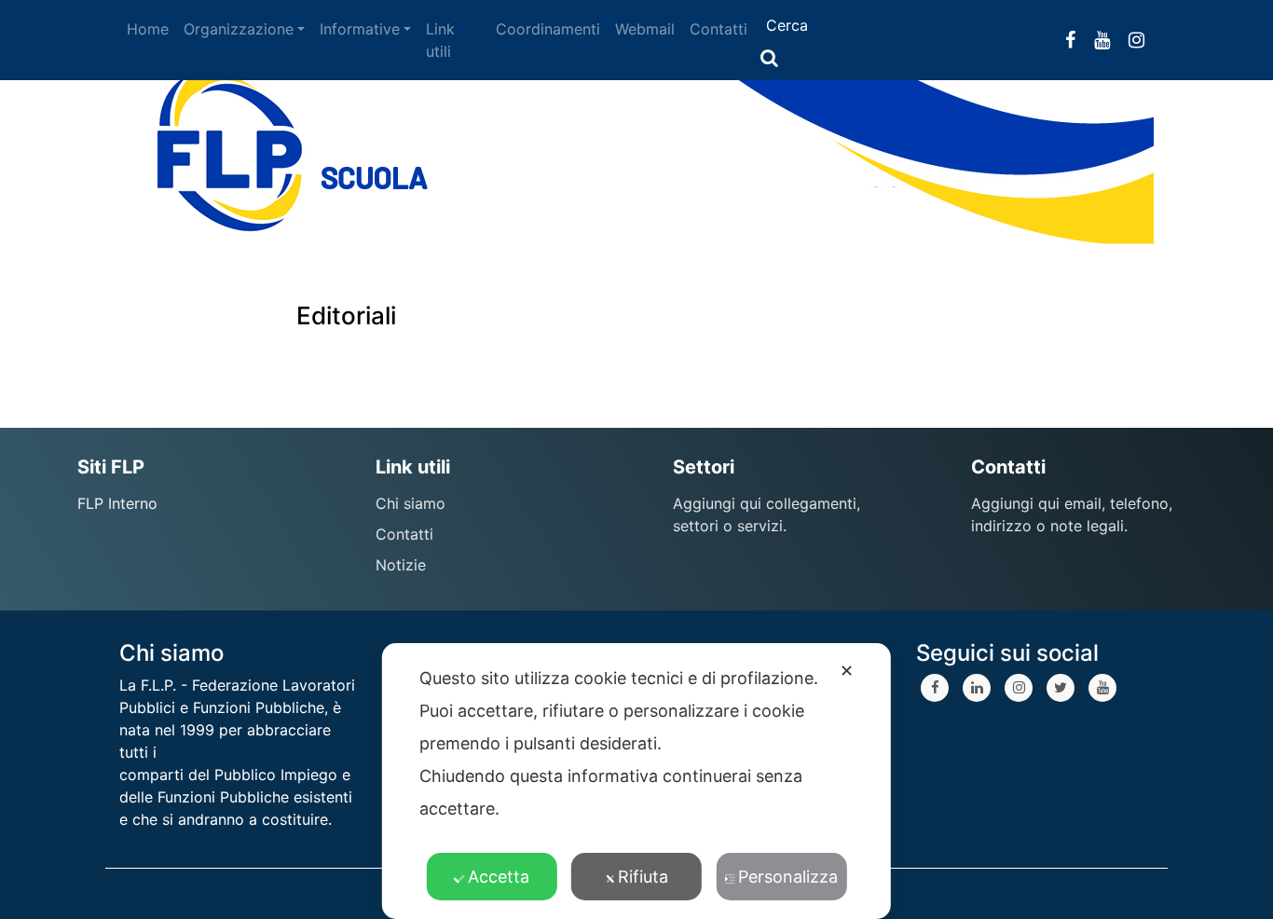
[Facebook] (935, 688)
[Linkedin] (977, 688)
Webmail (645, 29)
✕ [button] (847, 670)
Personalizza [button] (788, 876)
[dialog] (636, 781)
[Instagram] (1019, 688)
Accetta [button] (498, 876)
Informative (360, 29)
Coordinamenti (548, 29)
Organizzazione (239, 29)
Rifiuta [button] (643, 876)
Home (148, 29)
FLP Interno (117, 503)
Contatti (718, 29)
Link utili (440, 40)
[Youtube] (1102, 688)
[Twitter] (1061, 688)
